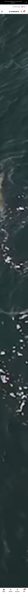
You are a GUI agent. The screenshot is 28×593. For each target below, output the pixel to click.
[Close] (26, 2)
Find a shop (17, 7)
